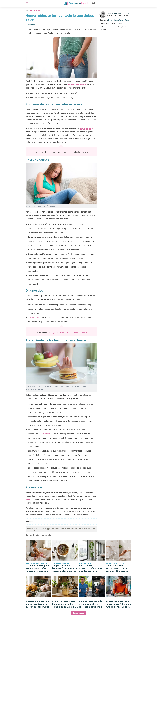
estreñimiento (86, 128)
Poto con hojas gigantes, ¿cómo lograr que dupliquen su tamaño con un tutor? (91, 568)
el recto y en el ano (77, 84)
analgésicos (44, 434)
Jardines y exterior (86, 563)
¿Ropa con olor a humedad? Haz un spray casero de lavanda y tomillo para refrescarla (64, 568)
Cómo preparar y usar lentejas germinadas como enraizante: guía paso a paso (64, 604)
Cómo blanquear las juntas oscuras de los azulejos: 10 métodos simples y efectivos (117, 568)
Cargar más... (78, 613)
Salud (27, 10)
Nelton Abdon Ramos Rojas (117, 16)
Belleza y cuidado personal (36, 563)
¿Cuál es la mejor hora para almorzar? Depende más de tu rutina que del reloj (118, 604)
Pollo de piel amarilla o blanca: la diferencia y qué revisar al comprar (37, 604)
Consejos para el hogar (61, 563)
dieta (28, 499)
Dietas (108, 599)
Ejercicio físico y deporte (89, 599)
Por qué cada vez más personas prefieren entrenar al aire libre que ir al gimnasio (91, 604)
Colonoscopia (34, 317)
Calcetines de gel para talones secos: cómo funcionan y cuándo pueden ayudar (37, 568)
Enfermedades (36, 10)
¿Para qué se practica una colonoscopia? (71, 332)
